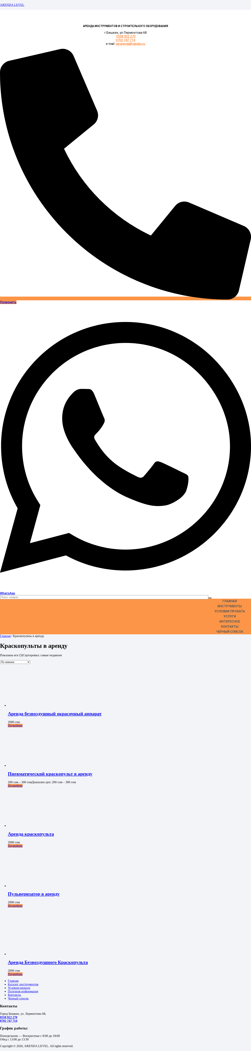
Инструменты (229, 606)
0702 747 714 (125, 40)
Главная (230, 601)
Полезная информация (23, 991)
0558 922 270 (126, 36)
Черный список (229, 632)
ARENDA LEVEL (12, 4)
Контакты (229, 626)
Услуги (230, 616)
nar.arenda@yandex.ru (130, 44)
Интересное (229, 621)
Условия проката (230, 611)
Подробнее (15, 725)
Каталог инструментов (23, 984)
